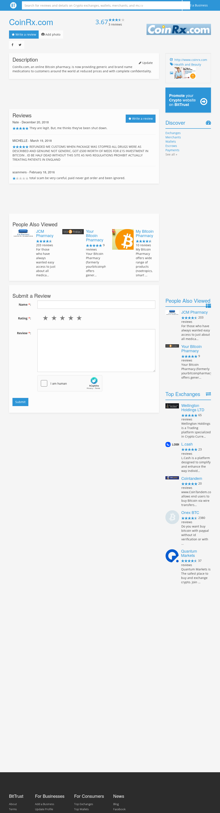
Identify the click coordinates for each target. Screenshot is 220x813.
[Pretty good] (70, 318)
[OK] (61, 318)
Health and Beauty (187, 64)
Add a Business (197, 5)
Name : (25, 304)
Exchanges (173, 133)
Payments (172, 150)
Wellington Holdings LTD (192, 407)
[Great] (78, 318)
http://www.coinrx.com (190, 60)
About (157, 5)
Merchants (173, 137)
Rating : (24, 318)
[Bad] (53, 318)
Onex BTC (190, 512)
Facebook (119, 809)
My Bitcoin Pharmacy (145, 233)
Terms (13, 809)
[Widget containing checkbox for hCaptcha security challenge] (69, 383)
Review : (24, 333)
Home (142, 5)
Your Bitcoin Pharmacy (94, 235)
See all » (171, 154)
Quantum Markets (189, 553)
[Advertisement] (84, 94)
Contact (173, 5)
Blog (116, 804)
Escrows (171, 146)
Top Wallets (81, 809)
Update (147, 63)
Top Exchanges (83, 804)
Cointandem (191, 478)
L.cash (187, 444)
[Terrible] (44, 318)
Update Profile (44, 809)
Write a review (25, 34)
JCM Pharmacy (44, 233)
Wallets (170, 141)
